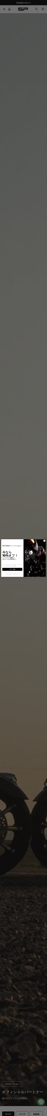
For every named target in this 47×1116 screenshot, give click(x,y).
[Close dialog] (44, 541)
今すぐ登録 (12, 569)
